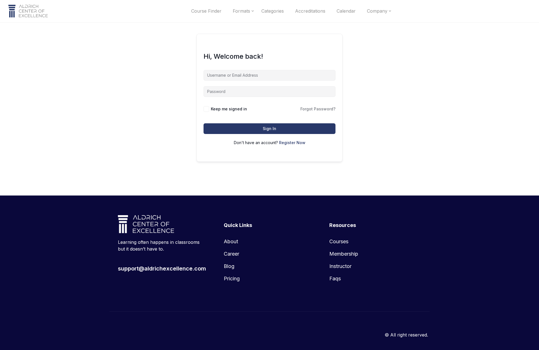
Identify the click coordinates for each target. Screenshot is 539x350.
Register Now (292, 142)
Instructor (340, 266)
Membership (343, 254)
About (231, 241)
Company (377, 11)
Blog (229, 266)
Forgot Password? (317, 108)
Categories (272, 11)
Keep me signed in (229, 108)
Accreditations (310, 11)
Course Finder (206, 11)
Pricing (232, 278)
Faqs (335, 278)
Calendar (346, 11)
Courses (338, 241)
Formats (241, 11)
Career (231, 254)
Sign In (269, 128)
